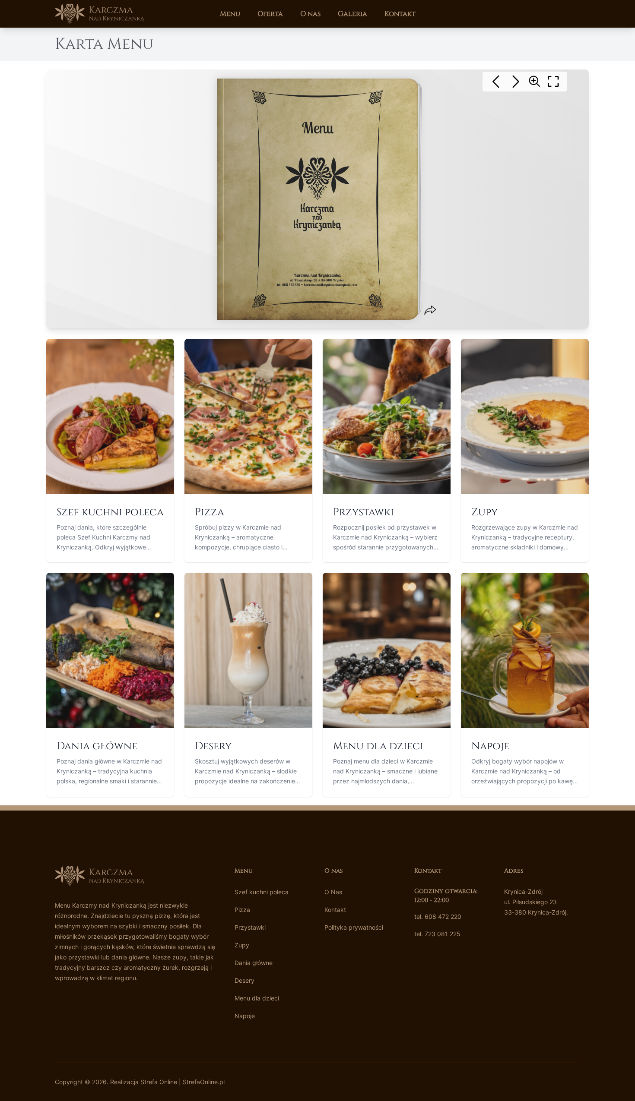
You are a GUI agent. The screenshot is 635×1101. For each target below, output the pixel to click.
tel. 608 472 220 (437, 916)
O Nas (333, 892)
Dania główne (254, 962)
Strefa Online (158, 1081)
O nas (310, 14)
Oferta (270, 14)
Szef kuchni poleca (262, 892)
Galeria (352, 14)
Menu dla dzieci (257, 998)
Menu (230, 14)
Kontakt (400, 14)
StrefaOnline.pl (204, 1081)
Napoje (245, 1015)
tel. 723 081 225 (437, 933)
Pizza (242, 909)
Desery (244, 980)
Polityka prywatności (353, 927)
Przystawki (250, 927)
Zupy (242, 945)
